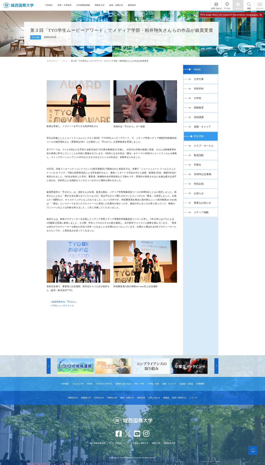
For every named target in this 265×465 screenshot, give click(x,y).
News (64, 61)
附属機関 (200, 384)
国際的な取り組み (123, 384)
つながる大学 (78, 384)
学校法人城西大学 (140, 443)
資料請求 (132, 5)
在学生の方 (99, 398)
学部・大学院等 (64, 5)
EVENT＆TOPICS (104, 384)
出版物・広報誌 (186, 384)
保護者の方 (86, 398)
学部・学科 (139, 384)
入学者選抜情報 (83, 5)
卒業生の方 (112, 398)
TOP (253, 451)
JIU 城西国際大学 (18, 5)
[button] (49, 366)
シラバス (193, 398)
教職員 (166, 398)
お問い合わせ (216, 8)
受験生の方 (100, 5)
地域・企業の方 (116, 5)
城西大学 (156, 443)
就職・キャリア (169, 384)
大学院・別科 (153, 384)
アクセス (227, 8)
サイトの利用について (119, 443)
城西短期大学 (169, 443)
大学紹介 (49, 5)
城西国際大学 (52, 61)
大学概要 (65, 384)
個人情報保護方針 (98, 443)
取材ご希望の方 (179, 398)
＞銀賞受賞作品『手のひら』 (64, 301)
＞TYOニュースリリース (62, 305)
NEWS (90, 384)
